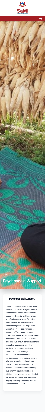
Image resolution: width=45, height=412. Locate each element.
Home (5, 274)
